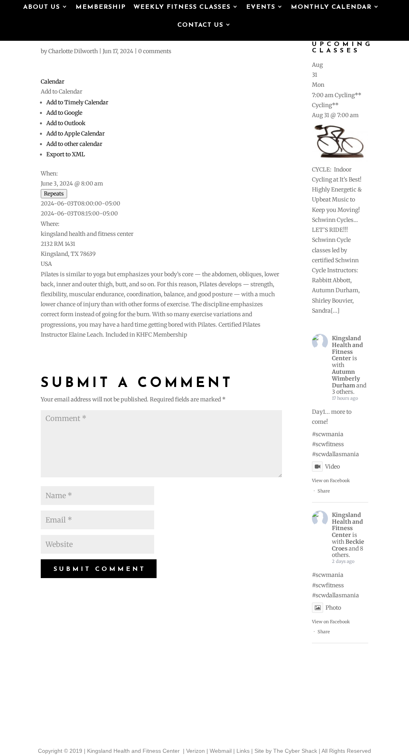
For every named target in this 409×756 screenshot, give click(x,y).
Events (260, 7)
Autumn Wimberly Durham (346, 378)
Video (332, 466)
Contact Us (200, 25)
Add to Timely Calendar (77, 102)
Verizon (195, 751)
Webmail (221, 751)
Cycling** (325, 105)
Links (243, 751)
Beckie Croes (348, 545)
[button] (61, 91)
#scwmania (327, 434)
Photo (333, 607)
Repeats (54, 193)
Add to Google (64, 112)
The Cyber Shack (295, 751)
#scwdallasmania (335, 454)
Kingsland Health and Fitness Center (347, 348)
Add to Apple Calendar (75, 133)
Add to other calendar (74, 144)
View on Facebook (331, 480)
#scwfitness (328, 444)
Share (324, 491)
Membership (100, 7)
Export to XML (65, 154)
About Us (41, 7)
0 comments (154, 51)
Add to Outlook (65, 123)
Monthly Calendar (331, 7)
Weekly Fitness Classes (181, 7)
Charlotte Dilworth (73, 51)
